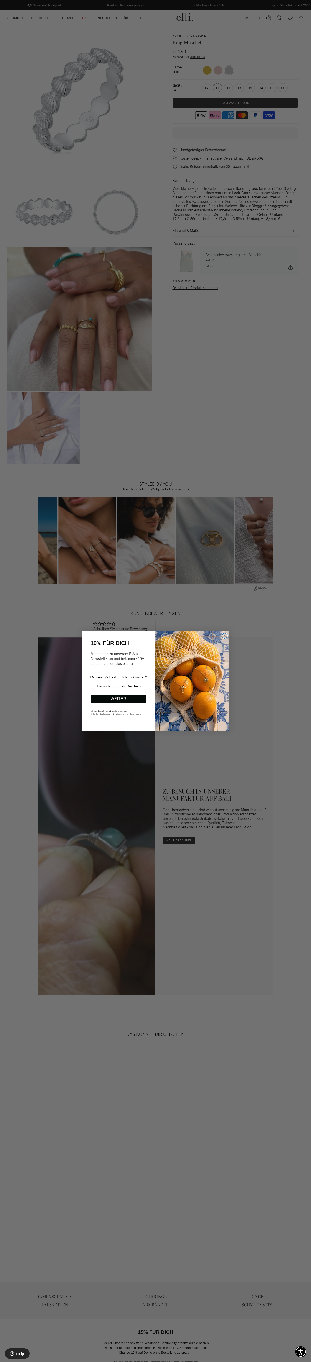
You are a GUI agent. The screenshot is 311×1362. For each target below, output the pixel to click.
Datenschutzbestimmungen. (128, 714)
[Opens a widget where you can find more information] (17, 1354)
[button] (300, 1351)
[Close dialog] (224, 635)
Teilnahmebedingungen (102, 714)
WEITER (118, 699)
